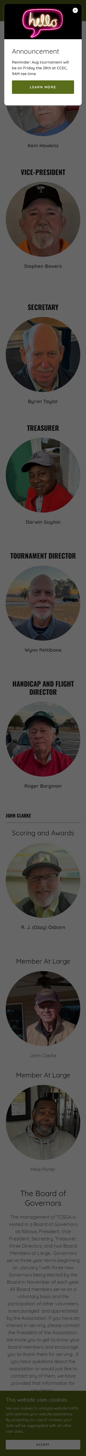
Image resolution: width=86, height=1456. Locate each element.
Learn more (43, 87)
